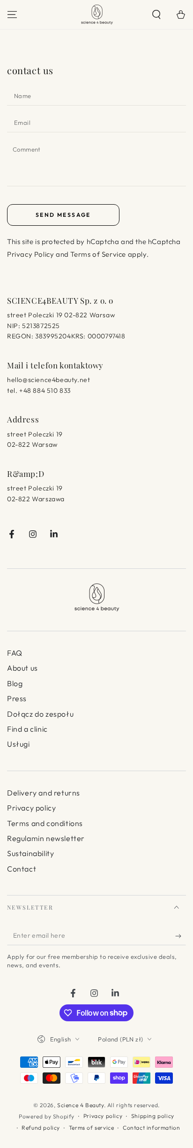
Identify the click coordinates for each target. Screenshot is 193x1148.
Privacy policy (31, 807)
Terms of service (91, 1127)
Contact (21, 868)
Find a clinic (27, 729)
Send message (63, 214)
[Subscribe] (180, 936)
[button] (156, 14)
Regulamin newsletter (46, 838)
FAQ (14, 653)
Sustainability (30, 853)
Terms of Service (98, 254)
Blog (14, 683)
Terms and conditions (45, 823)
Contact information (151, 1127)
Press (17, 698)
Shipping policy (152, 1115)
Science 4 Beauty (80, 1105)
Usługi (18, 744)
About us (22, 668)
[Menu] (12, 14)
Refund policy (41, 1127)
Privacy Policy (30, 254)
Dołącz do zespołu (40, 714)
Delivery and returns (43, 792)
